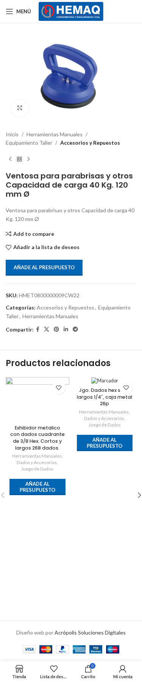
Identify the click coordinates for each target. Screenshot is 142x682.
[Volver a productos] (19, 159)
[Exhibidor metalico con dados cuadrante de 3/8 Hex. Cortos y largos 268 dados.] (37, 399)
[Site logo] (71, 11)
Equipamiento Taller (29, 142)
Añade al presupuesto (44, 267)
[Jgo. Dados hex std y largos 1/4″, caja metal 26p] (105, 380)
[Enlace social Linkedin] (65, 329)
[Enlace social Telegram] (75, 329)
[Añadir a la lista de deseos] (59, 387)
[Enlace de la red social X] (46, 329)
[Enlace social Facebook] (38, 329)
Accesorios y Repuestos (90, 142)
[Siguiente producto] (28, 159)
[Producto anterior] (10, 159)
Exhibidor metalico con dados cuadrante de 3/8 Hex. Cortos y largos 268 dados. (37, 438)
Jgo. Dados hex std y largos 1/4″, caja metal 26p (104, 397)
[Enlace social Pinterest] (56, 329)
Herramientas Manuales (55, 134)
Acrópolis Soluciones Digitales (90, 632)
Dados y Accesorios (37, 462)
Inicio (12, 134)
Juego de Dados (37, 469)
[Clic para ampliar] (19, 108)
